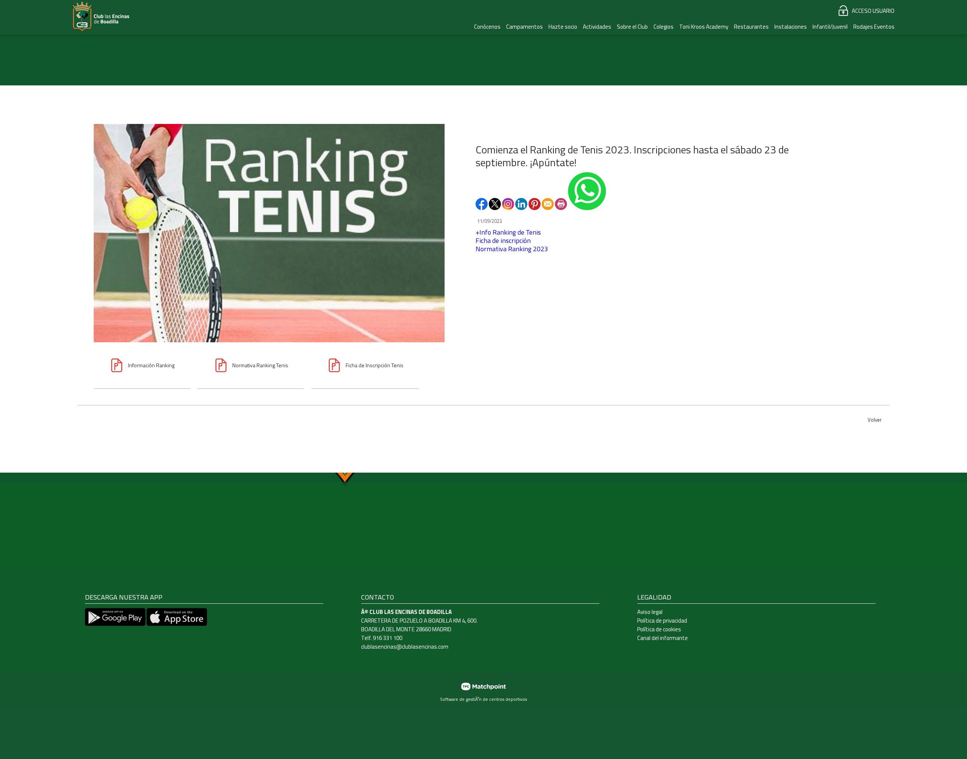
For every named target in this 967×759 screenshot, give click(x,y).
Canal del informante (662, 638)
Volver (875, 420)
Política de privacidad (662, 620)
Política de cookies (659, 629)
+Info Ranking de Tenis (508, 232)
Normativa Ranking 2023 (512, 249)
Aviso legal (650, 612)
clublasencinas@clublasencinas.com (404, 646)
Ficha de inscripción (503, 240)
